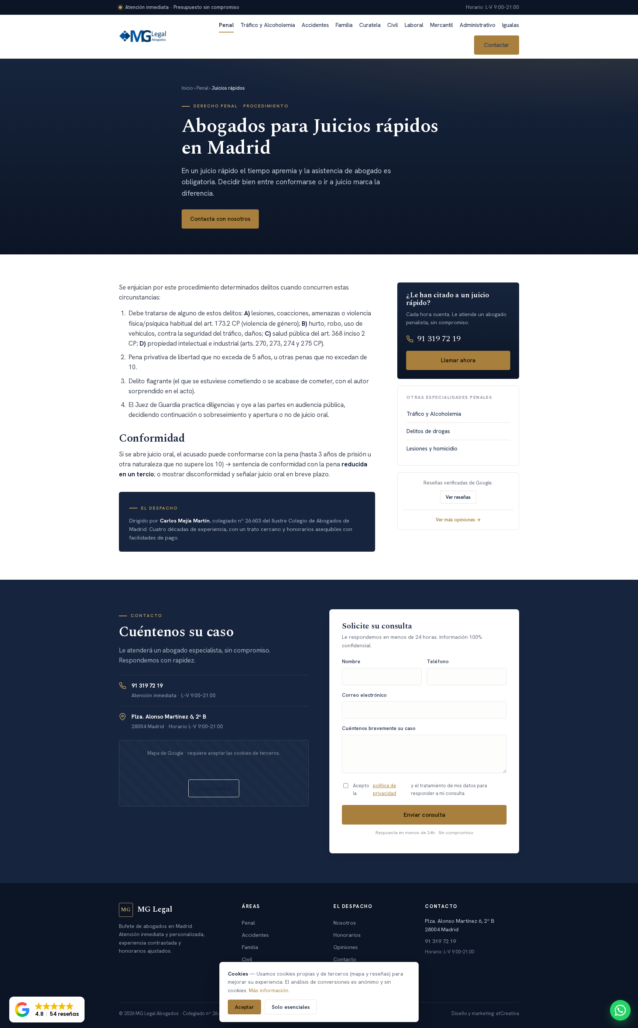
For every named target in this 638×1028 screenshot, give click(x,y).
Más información (268, 990)
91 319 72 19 (438, 339)
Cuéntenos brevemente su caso (378, 728)
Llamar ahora (458, 360)
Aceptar (244, 1007)
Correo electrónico (364, 695)
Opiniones (345, 946)
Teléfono (438, 661)
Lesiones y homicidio (432, 448)
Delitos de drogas (428, 431)
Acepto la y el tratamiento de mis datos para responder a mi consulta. (420, 789)
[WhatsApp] (620, 1010)
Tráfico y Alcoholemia (267, 25)
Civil (392, 25)
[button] (47, 1009)
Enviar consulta (424, 815)
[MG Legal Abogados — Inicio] (143, 36)
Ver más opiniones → (458, 520)
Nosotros (344, 922)
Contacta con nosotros (220, 219)
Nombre (351, 661)
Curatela (370, 25)
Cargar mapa (214, 788)
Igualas (510, 25)
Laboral (414, 25)
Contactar (496, 45)
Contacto (344, 959)
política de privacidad (384, 789)
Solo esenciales (291, 1007)
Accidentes (315, 25)
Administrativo (477, 25)
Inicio (187, 88)
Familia (344, 25)
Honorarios (347, 934)
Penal (226, 25)
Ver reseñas (458, 497)
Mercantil (441, 25)
